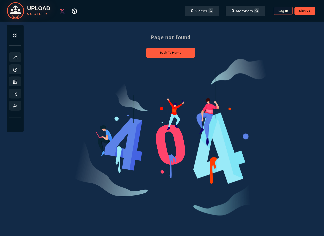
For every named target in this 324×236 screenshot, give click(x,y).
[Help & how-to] (78, 11)
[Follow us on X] (66, 11)
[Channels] (15, 57)
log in (283, 11)
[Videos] (15, 81)
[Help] (15, 69)
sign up (305, 10)
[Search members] (256, 10)
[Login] (15, 93)
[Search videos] (211, 10)
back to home (170, 52)
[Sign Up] (15, 106)
